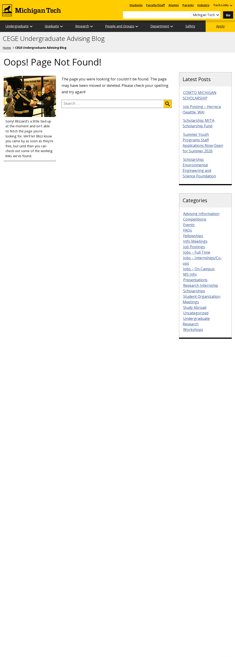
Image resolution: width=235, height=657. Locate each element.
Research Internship (200, 285)
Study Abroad (194, 307)
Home (7, 48)
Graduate (52, 26)
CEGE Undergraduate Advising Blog (54, 39)
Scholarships (194, 290)
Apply (220, 26)
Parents (188, 5)
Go (228, 15)
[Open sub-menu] (231, 5)
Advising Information (201, 213)
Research (82, 26)
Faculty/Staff (155, 5)
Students (136, 5)
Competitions (194, 219)
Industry (203, 5)
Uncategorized (195, 313)
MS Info (190, 274)
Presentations (195, 279)
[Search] (167, 104)
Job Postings (194, 246)
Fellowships (193, 235)
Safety (190, 26)
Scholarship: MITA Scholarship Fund (198, 123)
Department (159, 26)
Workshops (193, 329)
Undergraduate (17, 26)
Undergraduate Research (196, 321)
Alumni (173, 5)
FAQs (187, 230)
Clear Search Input (187, 15)
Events (189, 224)
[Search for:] (113, 104)
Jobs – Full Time (196, 252)
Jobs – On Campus (199, 268)
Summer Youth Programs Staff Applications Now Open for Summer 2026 (203, 143)
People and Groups (119, 26)
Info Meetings (195, 241)
